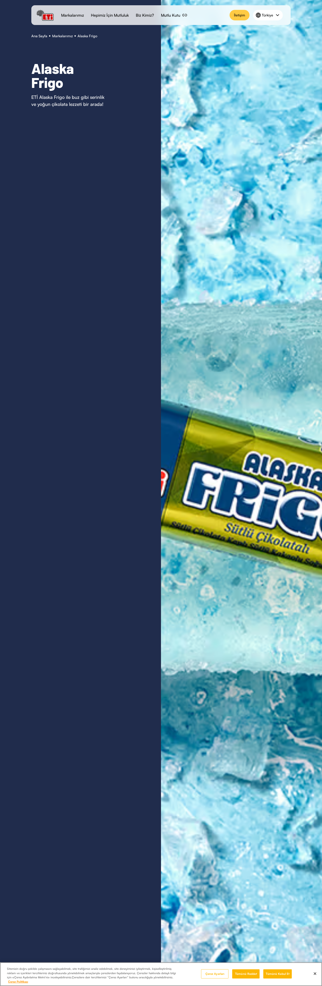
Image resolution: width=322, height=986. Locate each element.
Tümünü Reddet (246, 973)
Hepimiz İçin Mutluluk (110, 15)
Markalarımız (72, 15)
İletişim (239, 15)
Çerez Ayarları (215, 973)
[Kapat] (315, 973)
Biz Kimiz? (145, 15)
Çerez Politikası (18, 981)
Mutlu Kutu (170, 15)
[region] (161, 974)
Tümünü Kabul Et (277, 973)
